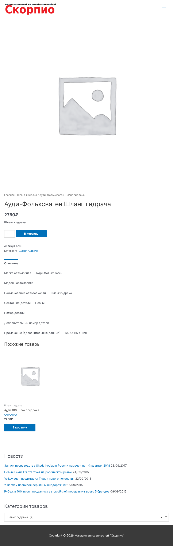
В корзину (31, 233)
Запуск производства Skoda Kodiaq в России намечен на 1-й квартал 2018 (57, 465)
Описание (11, 263)
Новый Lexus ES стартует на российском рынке (38, 472)
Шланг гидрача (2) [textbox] (84, 517)
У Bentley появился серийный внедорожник (35, 485)
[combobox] (86, 517)
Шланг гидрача (27, 195)
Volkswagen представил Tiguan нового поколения (39, 478)
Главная (9, 195)
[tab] (11, 263)
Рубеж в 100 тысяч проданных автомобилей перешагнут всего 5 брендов (56, 491)
